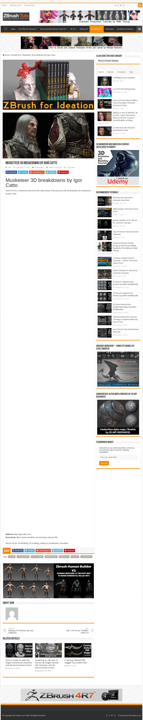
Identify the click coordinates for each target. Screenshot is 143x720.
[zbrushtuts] (16, 16)
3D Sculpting (37, 557)
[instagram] (123, 5)
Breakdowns (96, 29)
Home (4, 5)
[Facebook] (118, 5)
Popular (110, 72)
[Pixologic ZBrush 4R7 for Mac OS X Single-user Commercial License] (71, 695)
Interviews (109, 29)
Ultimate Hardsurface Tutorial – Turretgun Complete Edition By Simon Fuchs (125, 319)
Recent (101, 72)
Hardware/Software (125, 29)
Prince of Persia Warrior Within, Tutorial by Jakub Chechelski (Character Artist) (125, 102)
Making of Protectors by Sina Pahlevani (20, 631)
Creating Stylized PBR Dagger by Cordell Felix (76, 661)
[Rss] (116, 5)
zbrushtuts (86, 557)
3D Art (72, 29)
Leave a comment (55, 167)
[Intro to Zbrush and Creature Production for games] (71, 43)
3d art (12, 557)
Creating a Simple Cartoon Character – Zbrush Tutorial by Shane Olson (125, 260)
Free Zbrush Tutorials (27, 29)
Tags (131, 72)
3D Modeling (23, 557)
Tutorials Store (15, 5)
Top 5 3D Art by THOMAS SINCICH (77, 631)
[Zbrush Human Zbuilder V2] (48, 581)
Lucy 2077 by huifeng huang (124, 89)
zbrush (75, 557)
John (9, 167)
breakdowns (51, 557)
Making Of (84, 29)
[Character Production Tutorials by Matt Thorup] (89, 16)
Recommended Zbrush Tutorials (53, 29)
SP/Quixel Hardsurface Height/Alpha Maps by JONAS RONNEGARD (124, 307)
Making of (64, 557)
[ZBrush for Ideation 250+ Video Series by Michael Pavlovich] (48, 85)
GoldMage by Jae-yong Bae (124, 78)
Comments (121, 72)
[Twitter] (120, 5)
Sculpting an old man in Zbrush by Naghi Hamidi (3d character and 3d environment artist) (47, 664)
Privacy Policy (29, 5)
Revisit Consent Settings (108, 61)
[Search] (140, 5)
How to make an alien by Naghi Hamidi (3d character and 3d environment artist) (19, 662)
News (13, 29)
